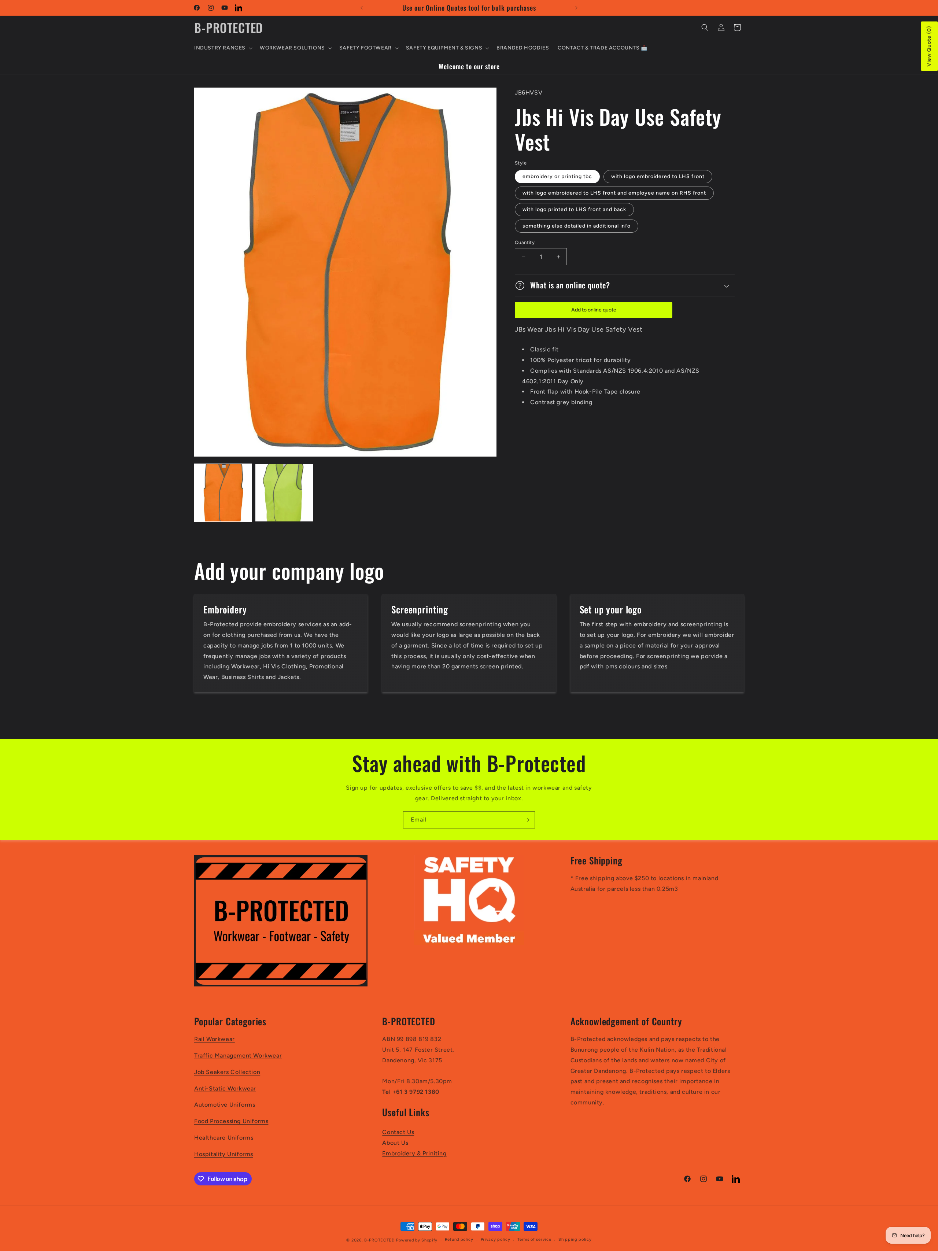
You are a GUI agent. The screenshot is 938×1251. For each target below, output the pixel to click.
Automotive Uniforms (224, 1104)
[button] (222, 48)
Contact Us (398, 1132)
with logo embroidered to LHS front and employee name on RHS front (614, 193)
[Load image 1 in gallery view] (223, 492)
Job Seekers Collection (227, 1072)
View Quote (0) (929, 46)
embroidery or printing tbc (557, 176)
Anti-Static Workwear (225, 1088)
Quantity (525, 242)
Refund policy (459, 1239)
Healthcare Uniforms (223, 1137)
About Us (395, 1142)
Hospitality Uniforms (223, 1154)
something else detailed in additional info (576, 226)
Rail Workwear (214, 1039)
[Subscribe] (526, 820)
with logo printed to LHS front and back (574, 209)
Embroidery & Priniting (414, 1153)
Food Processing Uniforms (231, 1121)
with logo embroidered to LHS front (658, 176)
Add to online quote (593, 310)
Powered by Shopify (416, 1240)
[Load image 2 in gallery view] (284, 492)
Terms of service (534, 1239)
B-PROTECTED (379, 1240)
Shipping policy (575, 1239)
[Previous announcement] (362, 8)
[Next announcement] (576, 8)
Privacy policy (495, 1239)
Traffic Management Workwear (238, 1055)
